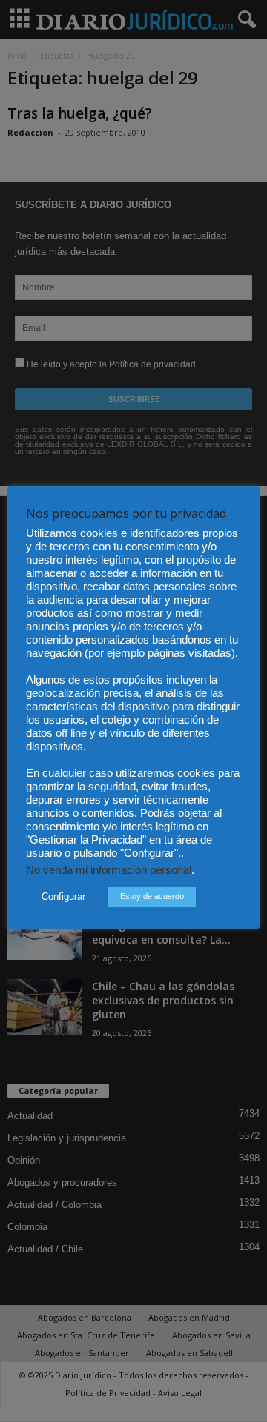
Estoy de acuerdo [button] (152, 896)
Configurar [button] (63, 896)
